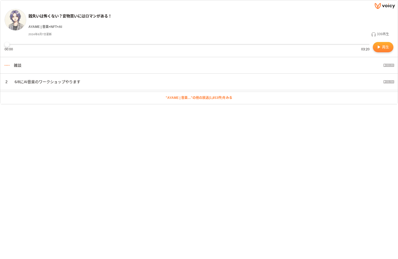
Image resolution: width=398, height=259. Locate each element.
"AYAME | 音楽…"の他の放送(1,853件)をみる (199, 98)
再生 (385, 47)
